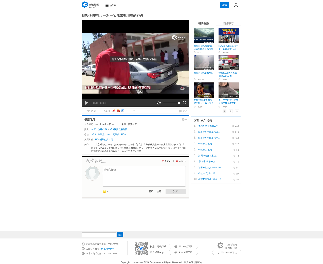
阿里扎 (116, 134)
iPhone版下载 (185, 246)
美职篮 (101, 134)
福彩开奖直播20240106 (209, 167)
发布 (175, 191)
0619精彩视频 (205, 149)
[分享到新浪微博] (114, 110)
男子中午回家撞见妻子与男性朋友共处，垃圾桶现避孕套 (228, 102)
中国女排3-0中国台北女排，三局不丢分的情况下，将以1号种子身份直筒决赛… (203, 104)
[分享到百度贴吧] (122, 110)
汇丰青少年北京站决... (209, 131)
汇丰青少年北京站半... (209, 137)
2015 (108, 134)
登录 (151, 191)
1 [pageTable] (224, 111)
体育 (94, 129)
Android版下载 (185, 252)
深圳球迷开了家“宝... (208, 155)
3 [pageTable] (237, 111)
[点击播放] (86, 103)
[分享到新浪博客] (118, 110)
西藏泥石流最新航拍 (203, 72)
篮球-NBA (102, 129)
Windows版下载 (229, 252)
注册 (159, 191)
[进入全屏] (184, 103)
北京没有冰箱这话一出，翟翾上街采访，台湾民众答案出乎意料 (228, 50)
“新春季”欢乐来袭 (206, 161)
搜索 (224, 5)
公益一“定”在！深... (207, 173)
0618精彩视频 (205, 143)
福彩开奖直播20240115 (209, 179)
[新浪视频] (90, 5)
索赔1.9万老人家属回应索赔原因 (228, 74)
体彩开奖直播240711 (208, 125)
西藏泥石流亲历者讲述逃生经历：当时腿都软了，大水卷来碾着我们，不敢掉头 (203, 50)
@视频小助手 (107, 248)
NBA (94, 134)
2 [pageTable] (230, 111)
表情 (106, 192)
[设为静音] (158, 103)
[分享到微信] (130, 110)
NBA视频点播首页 (118, 129)
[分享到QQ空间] (126, 110)
